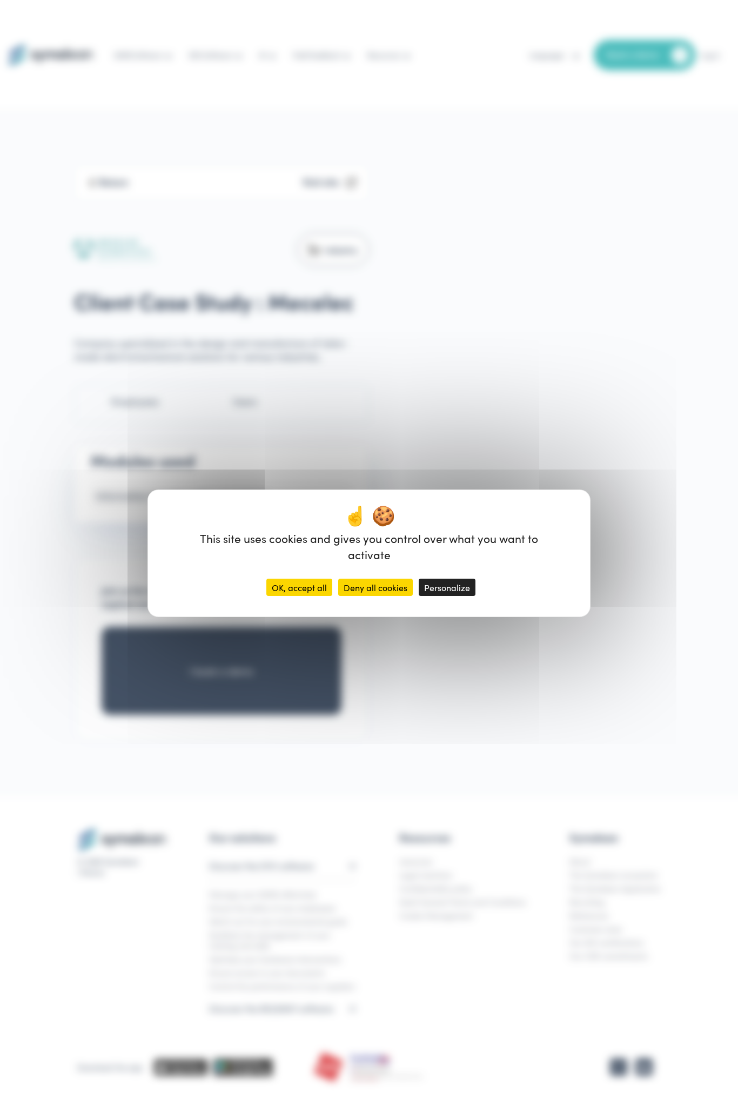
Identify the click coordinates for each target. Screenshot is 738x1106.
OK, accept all (299, 587)
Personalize (447, 587)
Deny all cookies (375, 587)
